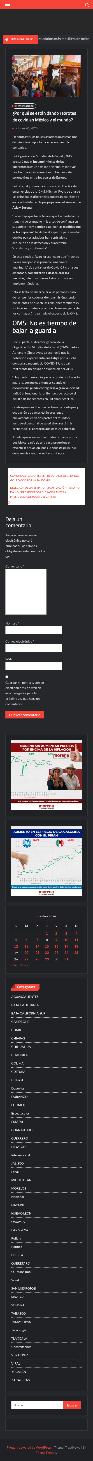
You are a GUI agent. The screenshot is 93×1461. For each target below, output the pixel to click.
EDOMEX (18, 1105)
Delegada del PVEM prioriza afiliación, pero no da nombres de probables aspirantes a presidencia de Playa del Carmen (45, 492)
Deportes (17, 1088)
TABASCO (18, 1313)
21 (37, 952)
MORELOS (18, 1188)
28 (37, 959)
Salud (15, 1280)
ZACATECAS (20, 1380)
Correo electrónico (19, 641)
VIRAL (15, 1363)
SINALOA (18, 1297)
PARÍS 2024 (19, 1230)
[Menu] (7, 4)
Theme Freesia (46, 1452)
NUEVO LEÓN (21, 1213)
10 (66, 940)
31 (66, 959)
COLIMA (17, 1063)
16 (56, 946)
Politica (16, 1247)
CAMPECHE (20, 1021)
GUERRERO (19, 1138)
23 (56, 952)
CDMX (16, 1030)
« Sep (14, 965)
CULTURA (18, 1072)
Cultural (17, 1080)
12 (16, 946)
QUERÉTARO (20, 1263)
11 (76, 940)
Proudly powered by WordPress (29, 1447)
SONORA (18, 1305)
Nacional (17, 1197)
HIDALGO (18, 1147)
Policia (16, 1238)
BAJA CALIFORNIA (25, 1005)
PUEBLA (17, 1255)
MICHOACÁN (21, 1180)
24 (66, 952)
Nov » (24, 965)
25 (76, 952)
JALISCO (17, 1163)
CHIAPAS (18, 1038)
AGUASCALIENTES (24, 996)
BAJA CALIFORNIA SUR (28, 1013)
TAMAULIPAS (21, 1322)
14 (37, 946)
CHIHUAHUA (21, 1046)
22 (47, 952)
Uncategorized (21, 1347)
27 (26, 959)
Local (15, 1172)
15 (47, 946)
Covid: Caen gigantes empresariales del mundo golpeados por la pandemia (44, 478)
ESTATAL (17, 1122)
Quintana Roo (21, 1272)
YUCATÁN (18, 1372)
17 (66, 946)
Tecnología (18, 1330)
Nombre (12, 623)
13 (26, 946)
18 (76, 946)
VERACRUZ (19, 1355)
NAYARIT (18, 1205)
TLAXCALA (19, 1338)
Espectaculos (20, 1113)
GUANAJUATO (22, 1130)
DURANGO (19, 1097)
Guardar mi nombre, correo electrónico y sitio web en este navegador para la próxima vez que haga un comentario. (24, 693)
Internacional (26, 105)
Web (8, 659)
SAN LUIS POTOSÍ (23, 1288)
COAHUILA (19, 1055)
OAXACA (18, 1222)
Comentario (14, 566)
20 (26, 952)
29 (47, 959)
